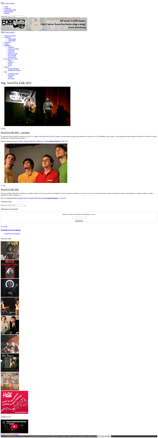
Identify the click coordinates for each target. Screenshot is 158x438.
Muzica (10, 63)
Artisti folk (7, 37)
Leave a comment (45, 141)
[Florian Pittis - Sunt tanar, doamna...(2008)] (10, 278)
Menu (2, 3)
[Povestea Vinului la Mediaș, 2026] (10, 259)
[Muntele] (10, 352)
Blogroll (6, 13)
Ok (98, 436)
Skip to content (9, 3)
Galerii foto (11, 52)
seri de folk (11, 78)
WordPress (16, 434)
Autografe (11, 47)
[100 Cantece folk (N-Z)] (10, 334)
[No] (111, 436)
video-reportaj (12, 57)
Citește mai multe (105, 436)
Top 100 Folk (12, 55)
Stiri (5, 72)
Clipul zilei (11, 50)
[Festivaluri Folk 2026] (10, 315)
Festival (25, 198)
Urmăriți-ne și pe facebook (11, 230)
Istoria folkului (8, 11)
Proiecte (6, 67)
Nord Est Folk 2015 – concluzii (15, 132)
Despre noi (7, 8)
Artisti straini (11, 40)
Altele (10, 60)
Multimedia (7, 45)
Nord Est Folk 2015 (29, 141)
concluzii (20, 141)
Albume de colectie (10, 35)
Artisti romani (12, 39)
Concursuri (7, 42)
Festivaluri (11, 75)
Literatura (11, 62)
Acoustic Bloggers (13, 68)
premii (38, 141)
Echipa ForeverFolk (10, 10)
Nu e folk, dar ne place (11, 58)
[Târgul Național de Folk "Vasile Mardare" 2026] (10, 390)
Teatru (10, 65)
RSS (6, 226)
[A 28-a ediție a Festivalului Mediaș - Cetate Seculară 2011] (10, 296)
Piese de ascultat (12, 54)
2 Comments (43, 198)
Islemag (3, 434)
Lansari (6, 44)
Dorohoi (20, 198)
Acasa (6, 6)
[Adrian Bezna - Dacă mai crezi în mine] (10, 371)
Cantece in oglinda (13, 49)
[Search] (25, 205)
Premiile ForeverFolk (14, 70)
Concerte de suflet (13, 73)
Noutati (10, 77)
